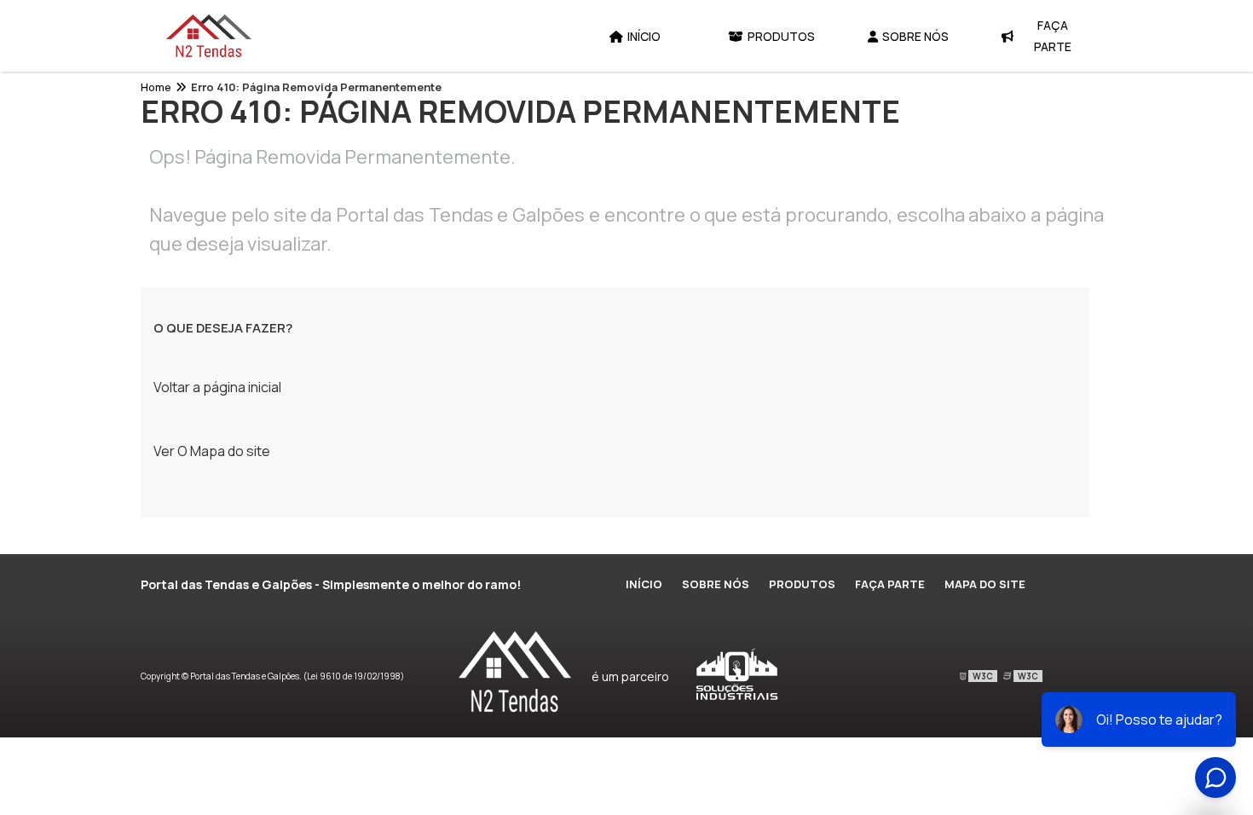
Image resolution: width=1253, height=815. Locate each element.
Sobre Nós (915, 36)
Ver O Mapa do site (211, 451)
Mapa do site (984, 584)
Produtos (781, 36)
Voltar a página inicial (217, 387)
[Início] (209, 36)
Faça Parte (1052, 36)
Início (644, 36)
